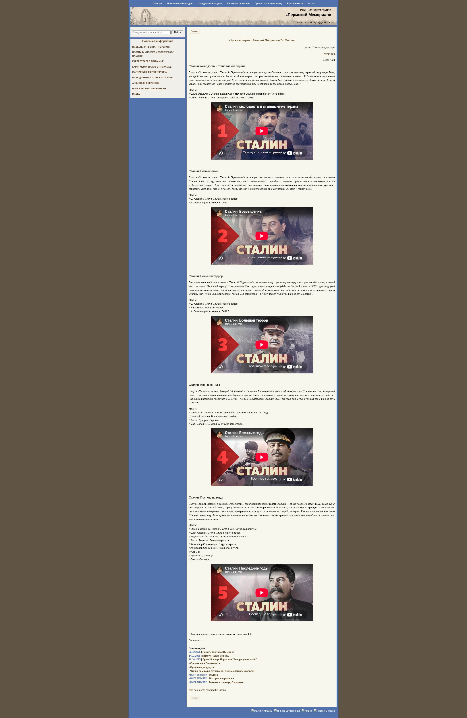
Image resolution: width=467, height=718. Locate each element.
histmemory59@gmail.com (318, 22)
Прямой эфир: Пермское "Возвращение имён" (223, 659)
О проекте (237, 682)
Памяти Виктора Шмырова (211, 652)
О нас (311, 3)
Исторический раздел (179, 3)
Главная (157, 3)
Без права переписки (211, 678)
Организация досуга (201, 667)
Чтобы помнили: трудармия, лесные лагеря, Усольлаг (221, 671)
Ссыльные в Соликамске (204, 663)
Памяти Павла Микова (209, 655)
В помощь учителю (238, 3)
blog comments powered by (207, 690)
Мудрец (203, 674)
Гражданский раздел (210, 3)
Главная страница (209, 682)
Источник (329, 53)
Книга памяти (295, 3)
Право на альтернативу (268, 3)
